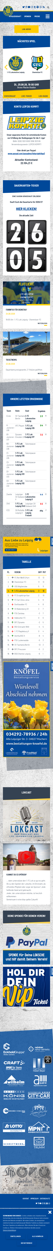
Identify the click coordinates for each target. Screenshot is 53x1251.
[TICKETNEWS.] (26, 344)
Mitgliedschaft (15, 16)
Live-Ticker (26, 96)
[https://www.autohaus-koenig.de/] (14, 1095)
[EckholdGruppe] (14, 1049)
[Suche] (48, 7)
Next (47, 67)
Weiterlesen (42, 323)
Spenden (27, 16)
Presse (37, 16)
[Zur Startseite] (8, 11)
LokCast (26, 792)
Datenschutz (45, 1198)
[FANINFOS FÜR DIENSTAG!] (26, 293)
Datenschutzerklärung (9, 1230)
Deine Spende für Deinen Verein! (27, 915)
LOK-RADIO (43, 96)
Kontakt (26, 1198)
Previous (6, 67)
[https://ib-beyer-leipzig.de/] (39, 1065)
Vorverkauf (10, 96)
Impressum (34, 1198)
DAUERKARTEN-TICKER (26, 185)
